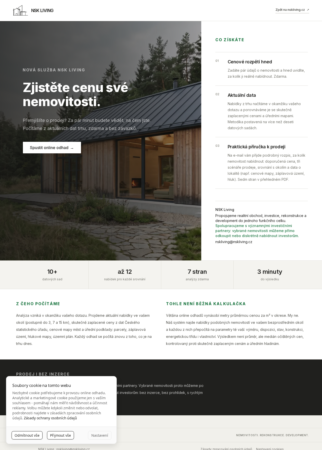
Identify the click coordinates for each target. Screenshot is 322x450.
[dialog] (61, 410)
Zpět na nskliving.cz (292, 10)
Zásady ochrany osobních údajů (50, 418)
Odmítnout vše (27, 435)
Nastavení (99, 435)
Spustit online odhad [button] (52, 147)
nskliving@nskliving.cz (233, 242)
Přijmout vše (60, 435)
